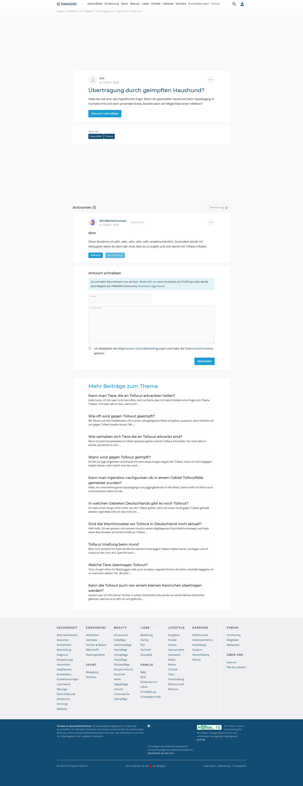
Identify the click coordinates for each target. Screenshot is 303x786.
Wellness (62, 709)
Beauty (135, 3)
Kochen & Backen (96, 645)
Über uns (235, 654)
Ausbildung (199, 645)
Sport (124, 3)
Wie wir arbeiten (236, 667)
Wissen (196, 659)
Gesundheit (94, 3)
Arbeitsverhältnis (202, 640)
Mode (117, 679)
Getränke (91, 640)
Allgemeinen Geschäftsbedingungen (142, 348)
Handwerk (174, 654)
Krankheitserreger (68, 679)
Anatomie (62, 640)
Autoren (232, 662)
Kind (143, 677)
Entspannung (65, 659)
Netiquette (233, 645)
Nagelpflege (121, 684)
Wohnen (173, 689)
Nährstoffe (92, 649)
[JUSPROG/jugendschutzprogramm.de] (209, 727)
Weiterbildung (200, 654)
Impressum (210, 765)
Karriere (181, 3)
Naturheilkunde (66, 694)
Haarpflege (120, 649)
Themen (72, 11)
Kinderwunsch (148, 682)
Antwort (95, 307)
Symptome (63, 699)
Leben (144, 687)
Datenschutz (224, 765)
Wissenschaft (176, 684)
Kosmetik (119, 674)
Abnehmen (92, 635)
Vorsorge (62, 704)
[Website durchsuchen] (234, 4)
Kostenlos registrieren (151, 286)
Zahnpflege (120, 699)
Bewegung (92, 672)
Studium (197, 649)
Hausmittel (63, 664)
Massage (62, 689)
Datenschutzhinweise (199, 348)
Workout (91, 677)
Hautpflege (120, 659)
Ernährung (112, 3)
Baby (143, 672)
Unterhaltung (176, 679)
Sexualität (146, 654)
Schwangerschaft (150, 696)
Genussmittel (176, 649)
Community (234, 635)
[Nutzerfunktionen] (242, 4)
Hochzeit (145, 649)
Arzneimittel (64, 645)
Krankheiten (64, 674)
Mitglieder (233, 640)
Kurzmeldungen (198, 3)
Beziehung (146, 635)
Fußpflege (120, 640)
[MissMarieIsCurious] (93, 222)
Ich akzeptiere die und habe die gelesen (153, 351)
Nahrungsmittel (95, 654)
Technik (172, 669)
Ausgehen (174, 635)
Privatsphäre (239, 765)
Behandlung (64, 649)
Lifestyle (168, 3)
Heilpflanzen (64, 669)
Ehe (142, 645)
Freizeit (172, 640)
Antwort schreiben (105, 113)
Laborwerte (64, 684)
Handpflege (121, 654)
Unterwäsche (122, 694)
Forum (215, 3)
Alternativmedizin (67, 635)
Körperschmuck (123, 669)
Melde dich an (148, 281)
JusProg (201, 739)
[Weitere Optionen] (211, 80)
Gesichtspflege (123, 645)
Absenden (204, 361)
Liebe (145, 3)
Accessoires (121, 635)
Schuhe (118, 689)
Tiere (171, 674)
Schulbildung (148, 692)
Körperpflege (122, 664)
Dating (144, 640)
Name (93, 296)
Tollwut (88, 11)
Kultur (172, 659)
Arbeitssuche (200, 635)
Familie (155, 3)
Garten (172, 645)
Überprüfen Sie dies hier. (161, 753)
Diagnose (62, 654)
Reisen (172, 664)
